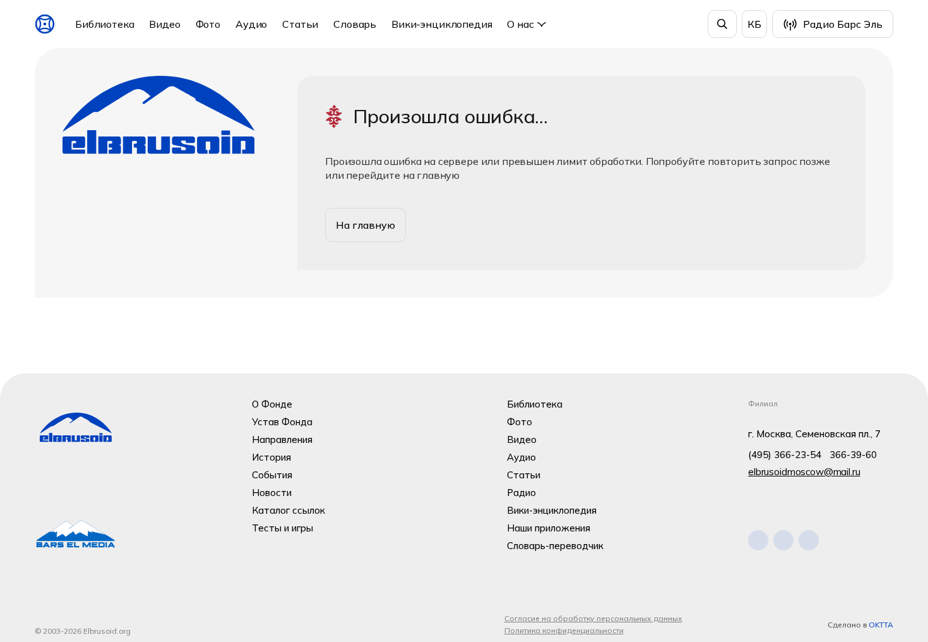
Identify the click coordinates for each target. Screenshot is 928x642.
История (271, 457)
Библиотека (104, 24)
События (272, 475)
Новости (272, 493)
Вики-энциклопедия (441, 24)
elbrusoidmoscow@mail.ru (804, 472)
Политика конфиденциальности (564, 630)
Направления (282, 439)
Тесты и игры (282, 528)
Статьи (300, 24)
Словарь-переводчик (555, 546)
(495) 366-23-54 (784, 454)
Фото (208, 24)
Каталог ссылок (288, 510)
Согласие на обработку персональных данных (593, 618)
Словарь (354, 24)
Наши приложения (548, 528)
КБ (754, 24)
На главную (365, 225)
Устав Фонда (282, 422)
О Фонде (272, 404)
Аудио (251, 24)
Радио (521, 493)
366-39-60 (853, 454)
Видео (164, 24)
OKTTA (881, 624)
